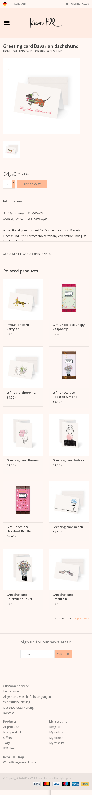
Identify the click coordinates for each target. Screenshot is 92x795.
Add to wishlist (12, 254)
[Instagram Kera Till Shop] (53, 667)
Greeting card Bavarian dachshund (37, 51)
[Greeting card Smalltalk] (69, 569)
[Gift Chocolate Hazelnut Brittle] (23, 501)
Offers (7, 738)
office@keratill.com (22, 762)
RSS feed (9, 748)
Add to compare (33, 254)
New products (13, 732)
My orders (56, 732)
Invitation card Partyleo (18, 327)
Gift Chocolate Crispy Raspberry (69, 327)
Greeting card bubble (68, 460)
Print (48, 254)
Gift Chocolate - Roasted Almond (65, 394)
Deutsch (5, 4)
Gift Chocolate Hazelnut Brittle (19, 529)
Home (7, 51)
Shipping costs (80, 618)
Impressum (11, 691)
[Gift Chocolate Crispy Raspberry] (69, 299)
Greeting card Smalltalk (63, 597)
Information (12, 201)
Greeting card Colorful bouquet (20, 597)
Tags (6, 743)
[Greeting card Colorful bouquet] (23, 569)
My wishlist (56, 743)
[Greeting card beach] (69, 501)
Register (55, 727)
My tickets (56, 738)
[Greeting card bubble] (69, 435)
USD (23, 4)
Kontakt (8, 713)
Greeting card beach (68, 527)
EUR (16, 4)
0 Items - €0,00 (80, 4)
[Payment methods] (36, 784)
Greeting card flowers (23, 460)
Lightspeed (66, 778)
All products (11, 727)
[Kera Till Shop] (52, 23)
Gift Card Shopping (21, 392)
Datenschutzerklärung (18, 707)
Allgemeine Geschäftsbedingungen (27, 697)
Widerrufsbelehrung (16, 702)
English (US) (10, 4)
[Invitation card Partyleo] (23, 299)
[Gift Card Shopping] (23, 367)
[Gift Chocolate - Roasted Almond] (69, 367)
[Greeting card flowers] (23, 435)
